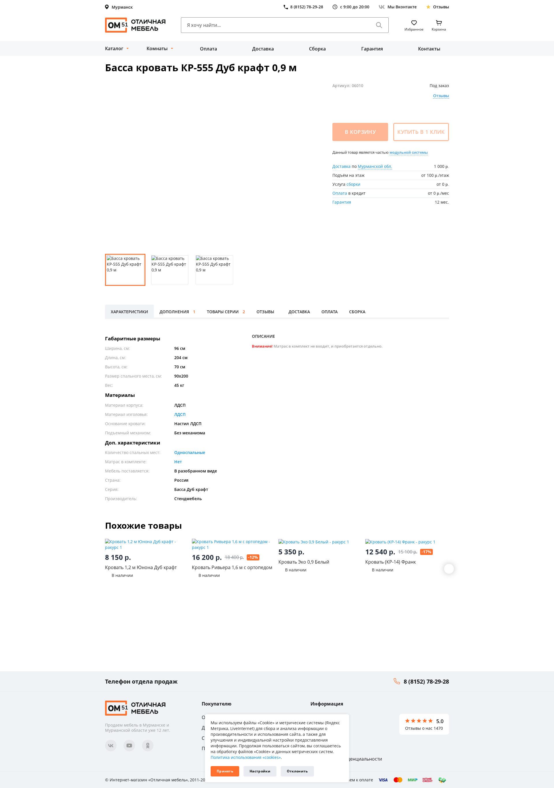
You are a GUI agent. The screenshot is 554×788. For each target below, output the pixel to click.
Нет (178, 461)
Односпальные (189, 452)
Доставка (263, 49)
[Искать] (379, 25)
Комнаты (157, 48)
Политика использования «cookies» (246, 757)
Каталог (114, 48)
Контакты (429, 49)
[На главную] (135, 25)
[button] (449, 569)
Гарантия (372, 49)
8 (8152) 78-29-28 (426, 681)
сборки (353, 184)
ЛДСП (180, 414)
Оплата (208, 49)
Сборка (317, 49)
